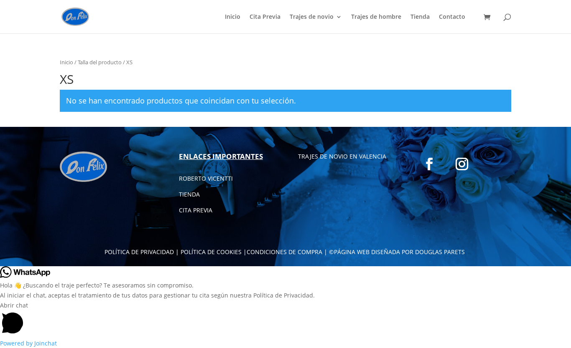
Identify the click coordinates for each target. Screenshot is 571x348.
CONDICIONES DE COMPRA (284, 252)
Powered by (28, 343)
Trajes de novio (312, 17)
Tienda (420, 17)
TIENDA (189, 194)
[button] (285, 319)
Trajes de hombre (376, 17)
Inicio (232, 17)
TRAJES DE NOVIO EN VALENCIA (342, 156)
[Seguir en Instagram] (461, 164)
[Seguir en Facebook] (429, 164)
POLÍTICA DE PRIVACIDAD (139, 252)
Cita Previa (265, 17)
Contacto (452, 17)
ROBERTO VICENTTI (206, 178)
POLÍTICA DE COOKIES (211, 252)
